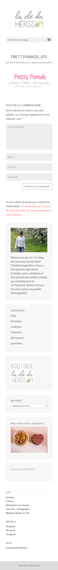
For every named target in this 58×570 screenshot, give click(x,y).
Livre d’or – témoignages (18, 509)
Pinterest (10, 530)
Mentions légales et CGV (17, 513)
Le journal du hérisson (16, 547)
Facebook (10, 526)
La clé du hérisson (22, 469)
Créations (16, 332)
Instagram (11, 534)
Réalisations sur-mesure (17, 505)
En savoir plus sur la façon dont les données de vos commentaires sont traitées (29, 210)
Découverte (17, 338)
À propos (10, 497)
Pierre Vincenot (17, 62)
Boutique (16, 321)
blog (13, 315)
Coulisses (16, 326)
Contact (10, 501)
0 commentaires (44, 62)
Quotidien (16, 343)
